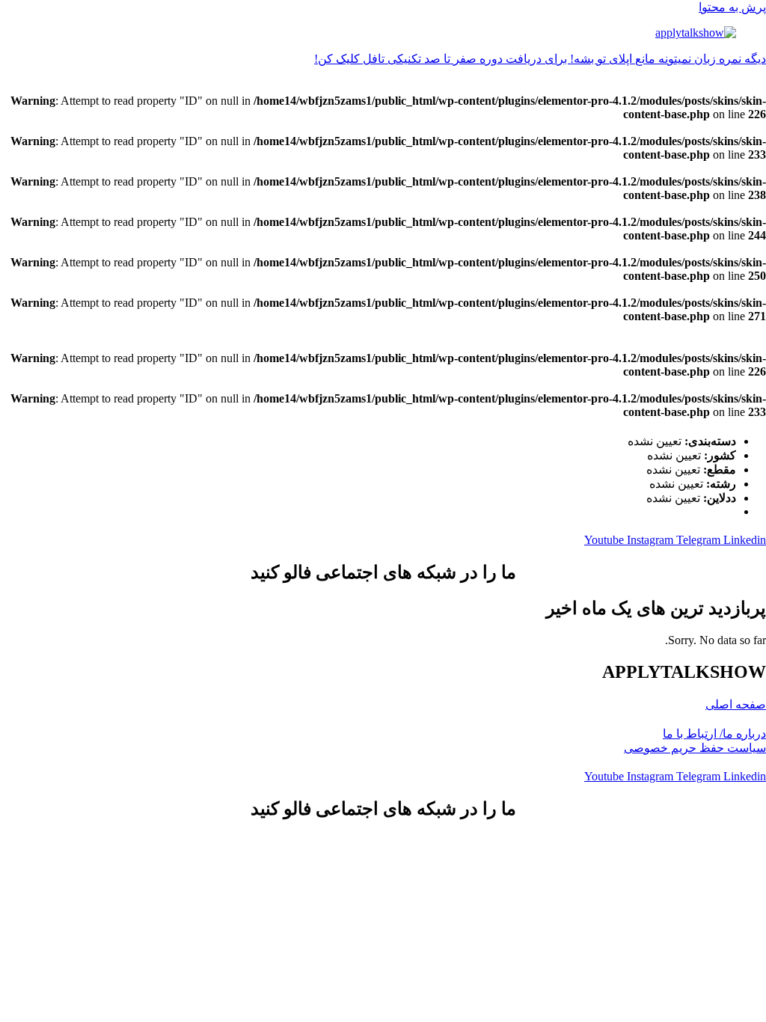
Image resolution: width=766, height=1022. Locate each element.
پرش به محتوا (732, 7)
